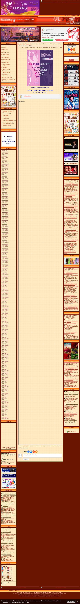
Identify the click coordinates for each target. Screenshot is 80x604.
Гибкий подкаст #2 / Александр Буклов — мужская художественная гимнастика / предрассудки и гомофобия (8, 502)
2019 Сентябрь (5, 306)
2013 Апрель (5, 204)
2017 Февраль (5, 265)
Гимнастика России (6, 122)
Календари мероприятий (8, 111)
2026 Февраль (5, 409)
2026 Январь (5, 407)
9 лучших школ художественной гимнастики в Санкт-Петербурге (71, 273)
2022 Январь (5, 343)
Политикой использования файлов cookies (19, 602)
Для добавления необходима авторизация (8, 448)
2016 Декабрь (5, 262)
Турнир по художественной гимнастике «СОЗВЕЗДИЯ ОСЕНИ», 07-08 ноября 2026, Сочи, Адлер (71, 235)
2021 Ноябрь (5, 341)
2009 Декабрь (5, 152)
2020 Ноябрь (5, 325)
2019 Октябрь (5, 308)
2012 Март (4, 186)
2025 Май (4, 397)
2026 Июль (4, 415)
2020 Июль (4, 319)
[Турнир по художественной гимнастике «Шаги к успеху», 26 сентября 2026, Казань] (71, 132)
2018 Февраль (5, 281)
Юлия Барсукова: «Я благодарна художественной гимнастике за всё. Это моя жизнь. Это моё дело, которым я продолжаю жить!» (71, 297)
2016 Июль (4, 256)
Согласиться (71, 601)
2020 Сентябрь (5, 322)
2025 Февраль (5, 393)
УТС (3, 117)
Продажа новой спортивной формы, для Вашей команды (71, 370)
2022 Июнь (4, 350)
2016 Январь (5, 248)
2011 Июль (4, 176)
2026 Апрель (5, 411)
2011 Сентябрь (5, 178)
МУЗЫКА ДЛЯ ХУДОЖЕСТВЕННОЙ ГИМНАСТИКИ (6, 532)
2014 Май (4, 221)
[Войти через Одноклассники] (36, 451)
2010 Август (4, 161)
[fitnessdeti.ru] (60, 41)
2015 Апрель (5, 236)
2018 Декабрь (5, 294)
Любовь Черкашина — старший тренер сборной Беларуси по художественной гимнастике (8, 522)
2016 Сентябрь (5, 258)
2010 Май (4, 158)
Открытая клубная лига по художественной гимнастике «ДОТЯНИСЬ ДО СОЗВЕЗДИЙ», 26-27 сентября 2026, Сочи (71, 239)
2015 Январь (5, 232)
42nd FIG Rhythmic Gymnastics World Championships (69, 328)
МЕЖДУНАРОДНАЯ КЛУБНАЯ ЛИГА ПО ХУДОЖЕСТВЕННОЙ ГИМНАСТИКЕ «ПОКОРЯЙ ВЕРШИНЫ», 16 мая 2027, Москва (70, 250)
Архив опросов (10, 462)
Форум (6, 25)
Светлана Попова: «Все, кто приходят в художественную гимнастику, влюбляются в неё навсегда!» (71, 302)
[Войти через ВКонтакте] (31, 451)
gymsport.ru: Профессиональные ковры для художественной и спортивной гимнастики (8, 549)
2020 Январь (5, 311)
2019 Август (4, 305)
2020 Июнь (4, 318)
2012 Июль (4, 192)
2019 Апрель (5, 300)
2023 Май (4, 365)
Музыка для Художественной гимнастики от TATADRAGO (9, 496)
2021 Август (4, 337)
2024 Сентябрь (5, 386)
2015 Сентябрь (5, 242)
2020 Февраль (5, 313)
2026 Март (4, 410)
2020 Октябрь (5, 323)
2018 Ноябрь (5, 293)
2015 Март (4, 234)
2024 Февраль (5, 377)
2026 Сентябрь (5, 418)
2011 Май (4, 173)
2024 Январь (5, 375)
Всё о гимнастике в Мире (8, 120)
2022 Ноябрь (5, 357)
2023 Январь (5, 359)
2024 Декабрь (5, 390)
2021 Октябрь (5, 339)
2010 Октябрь (5, 164)
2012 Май (4, 189)
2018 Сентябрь (5, 290)
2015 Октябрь (5, 244)
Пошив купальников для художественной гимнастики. (70, 386)
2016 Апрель (5, 252)
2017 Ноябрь (5, 277)
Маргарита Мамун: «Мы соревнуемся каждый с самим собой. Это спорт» (8, 513)
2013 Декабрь (5, 214)
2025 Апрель (5, 395)
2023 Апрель (5, 363)
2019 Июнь (4, 302)
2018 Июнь (4, 286)
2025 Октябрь (5, 403)
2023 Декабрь (5, 374)
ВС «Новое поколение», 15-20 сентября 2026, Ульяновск (71, 338)
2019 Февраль (5, 297)
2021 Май (4, 333)
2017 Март (4, 266)
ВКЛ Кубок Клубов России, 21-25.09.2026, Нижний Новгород (70, 333)
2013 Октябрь (5, 212)
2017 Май (4, 269)
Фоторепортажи (6, 125)
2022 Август (4, 353)
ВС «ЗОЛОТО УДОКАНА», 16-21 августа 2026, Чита (71, 316)
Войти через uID (71, 46)
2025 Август (4, 401)
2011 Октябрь (5, 180)
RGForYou (43, 445)
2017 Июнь (4, 270)
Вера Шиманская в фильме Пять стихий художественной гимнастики (8, 510)
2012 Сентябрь (5, 194)
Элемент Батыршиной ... (71, 150)
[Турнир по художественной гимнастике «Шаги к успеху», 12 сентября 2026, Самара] (8, 106)
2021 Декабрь (5, 342)
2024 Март (4, 378)
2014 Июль (4, 224)
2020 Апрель (5, 315)
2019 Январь (5, 296)
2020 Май (4, 317)
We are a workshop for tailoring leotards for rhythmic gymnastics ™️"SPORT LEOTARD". (7, 557)
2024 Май (4, 381)
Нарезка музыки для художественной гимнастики (9, 493)
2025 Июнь (4, 398)
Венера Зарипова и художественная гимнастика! (7, 508)
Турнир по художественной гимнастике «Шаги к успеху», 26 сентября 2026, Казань (71, 181)
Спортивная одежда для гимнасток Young (7, 546)
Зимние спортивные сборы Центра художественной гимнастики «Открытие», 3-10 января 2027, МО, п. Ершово (71, 216)
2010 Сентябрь (5, 162)
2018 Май (4, 285)
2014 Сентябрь (5, 226)
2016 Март (4, 250)
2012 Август (4, 193)
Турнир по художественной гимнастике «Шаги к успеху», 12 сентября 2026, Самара (71, 194)
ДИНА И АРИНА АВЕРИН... (72, 163)
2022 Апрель (5, 347)
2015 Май (4, 237)
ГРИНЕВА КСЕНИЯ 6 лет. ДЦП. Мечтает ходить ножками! (71, 326)
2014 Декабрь (5, 230)
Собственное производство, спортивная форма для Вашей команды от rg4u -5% (71, 367)
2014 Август (4, 225)
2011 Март (4, 170)
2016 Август (4, 257)
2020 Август (4, 321)
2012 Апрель (5, 188)
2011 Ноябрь (5, 181)
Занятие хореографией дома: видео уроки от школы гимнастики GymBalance (7, 498)
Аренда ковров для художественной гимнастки (7, 560)
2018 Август (4, 289)
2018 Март (4, 282)
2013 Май (4, 205)
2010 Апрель (5, 157)
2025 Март (4, 394)
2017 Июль (4, 272)
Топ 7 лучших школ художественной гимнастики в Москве (71, 269)
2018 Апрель (5, 284)
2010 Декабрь (5, 166)
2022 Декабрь (5, 358)
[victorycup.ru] (71, 85)
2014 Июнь (4, 222)
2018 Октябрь (5, 292)
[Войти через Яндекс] (33, 451)
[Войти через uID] (28, 451)
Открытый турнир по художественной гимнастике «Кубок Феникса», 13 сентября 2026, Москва (71, 190)
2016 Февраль (5, 249)
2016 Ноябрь (5, 261)
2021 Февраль (5, 329)
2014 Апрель (5, 220)
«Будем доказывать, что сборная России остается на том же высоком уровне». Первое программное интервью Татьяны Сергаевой (71, 285)
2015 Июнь (4, 238)
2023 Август (4, 369)
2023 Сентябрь (5, 370)
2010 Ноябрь (5, 165)
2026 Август (4, 417)
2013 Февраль (5, 201)
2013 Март (4, 202)
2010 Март (4, 156)
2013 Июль (4, 208)
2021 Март (4, 330)
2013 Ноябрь (5, 213)
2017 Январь (5, 264)
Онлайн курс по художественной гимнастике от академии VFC (71, 372)
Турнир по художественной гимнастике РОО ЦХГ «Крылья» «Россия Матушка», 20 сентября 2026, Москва (71, 185)
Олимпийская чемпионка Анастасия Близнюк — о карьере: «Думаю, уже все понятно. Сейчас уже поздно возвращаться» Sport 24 (70, 290)
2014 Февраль (5, 217)
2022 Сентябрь (5, 354)
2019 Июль (4, 304)
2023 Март (4, 362)
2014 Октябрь (5, 228)
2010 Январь (5, 153)
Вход (16, 25)
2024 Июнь (4, 382)
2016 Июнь (4, 254)
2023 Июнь (4, 366)
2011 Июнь (4, 174)
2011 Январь (5, 168)
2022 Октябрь (5, 355)
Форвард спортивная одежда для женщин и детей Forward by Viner (8, 535)
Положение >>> (27, 96)
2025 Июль (4, 399)
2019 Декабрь (5, 310)
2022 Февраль (5, 345)
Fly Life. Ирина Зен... (70, 138)
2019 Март (4, 298)
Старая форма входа (71, 52)
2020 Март (4, 314)
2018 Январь (5, 280)
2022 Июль (4, 351)
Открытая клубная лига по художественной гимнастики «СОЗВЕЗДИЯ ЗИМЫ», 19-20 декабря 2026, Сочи (70, 245)
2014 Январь (5, 216)
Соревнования (5, 113)
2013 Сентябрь (5, 210)
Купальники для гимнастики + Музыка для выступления (71, 377)
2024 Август (4, 385)
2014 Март (4, 218)
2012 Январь (5, 184)
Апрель (27, 43)
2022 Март (4, 346)
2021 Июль (4, 335)
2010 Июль (4, 160)
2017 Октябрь (5, 276)
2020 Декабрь (5, 326)
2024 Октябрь (5, 387)
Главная (3, 25)
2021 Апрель (5, 331)
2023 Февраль (5, 361)
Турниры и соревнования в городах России (70, 321)
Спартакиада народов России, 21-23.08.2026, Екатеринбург (69, 318)
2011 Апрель (5, 172)
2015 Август (4, 241)
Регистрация (12, 25)
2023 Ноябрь (5, 373)
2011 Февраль (5, 169)
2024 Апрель (5, 379)
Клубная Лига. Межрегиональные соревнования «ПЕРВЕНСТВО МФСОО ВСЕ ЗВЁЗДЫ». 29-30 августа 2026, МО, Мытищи (71, 198)
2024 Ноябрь (5, 389)
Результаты (5, 118)
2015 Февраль (5, 233)
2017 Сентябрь (5, 274)
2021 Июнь (4, 334)
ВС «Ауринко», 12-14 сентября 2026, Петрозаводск (71, 336)
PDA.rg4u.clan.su (72, 431)
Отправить (26, 459)
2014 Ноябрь (5, 229)
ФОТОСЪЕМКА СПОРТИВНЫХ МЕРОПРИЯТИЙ (71, 375)
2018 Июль (4, 288)
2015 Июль (4, 240)
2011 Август (4, 177)
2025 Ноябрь (5, 405)
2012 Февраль (5, 185)
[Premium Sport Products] (20, 587)
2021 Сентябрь (5, 338)
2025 (24, 43)
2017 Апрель (5, 268)
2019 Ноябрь (5, 309)
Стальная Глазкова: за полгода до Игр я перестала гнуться (70, 278)
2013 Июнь (4, 206)
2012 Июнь (4, 190)
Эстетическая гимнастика (8, 126)
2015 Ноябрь (5, 245)
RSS (78, 23)
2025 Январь (5, 391)
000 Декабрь (5, 150)
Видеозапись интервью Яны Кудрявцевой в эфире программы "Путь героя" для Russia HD (8, 517)
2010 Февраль (5, 154)
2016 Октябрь (5, 260)
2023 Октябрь (5, 371)
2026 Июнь (4, 414)
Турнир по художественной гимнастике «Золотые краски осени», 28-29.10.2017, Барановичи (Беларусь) (71, 400)
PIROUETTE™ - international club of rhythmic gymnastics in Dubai (8, 538)
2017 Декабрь (5, 278)
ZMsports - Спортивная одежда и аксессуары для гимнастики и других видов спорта (7, 542)
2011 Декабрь (5, 182)
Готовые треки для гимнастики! (7, 505)
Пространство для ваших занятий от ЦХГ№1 (70, 364)
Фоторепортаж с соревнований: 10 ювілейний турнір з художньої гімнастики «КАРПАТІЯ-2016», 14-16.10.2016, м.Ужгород (70, 414)
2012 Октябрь (5, 196)
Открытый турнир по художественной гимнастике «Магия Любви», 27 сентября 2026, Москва (70, 222)
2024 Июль (4, 383)
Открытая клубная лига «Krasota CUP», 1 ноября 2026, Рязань (71, 231)
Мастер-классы (5, 115)
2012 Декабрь (5, 198)
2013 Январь (5, 200)
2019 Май (4, 301)
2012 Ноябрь (5, 197)
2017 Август (4, 273)
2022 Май (4, 349)
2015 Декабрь (5, 246)
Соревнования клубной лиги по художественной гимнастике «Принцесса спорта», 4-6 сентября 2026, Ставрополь (71, 226)
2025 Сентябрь (5, 402)
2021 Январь (5, 327)
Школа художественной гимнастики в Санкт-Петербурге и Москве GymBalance (8, 553)
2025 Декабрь (5, 406)
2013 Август (4, 209)
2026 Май (4, 413)
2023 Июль (4, 367)
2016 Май (4, 253)
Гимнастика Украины (7, 123)
